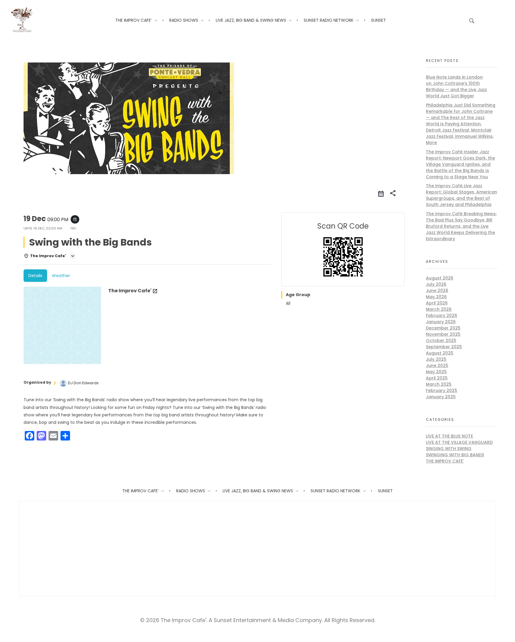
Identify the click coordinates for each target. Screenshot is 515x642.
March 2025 (439, 384)
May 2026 (436, 297)
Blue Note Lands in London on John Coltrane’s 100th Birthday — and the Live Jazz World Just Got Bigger (456, 86)
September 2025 (444, 347)
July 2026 (436, 284)
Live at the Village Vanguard (459, 442)
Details (35, 276)
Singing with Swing (448, 449)
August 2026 (439, 278)
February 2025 (441, 390)
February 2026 (441, 315)
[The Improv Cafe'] (22, 20)
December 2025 (443, 328)
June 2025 (437, 365)
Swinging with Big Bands (455, 455)
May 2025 (436, 372)
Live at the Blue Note (449, 436)
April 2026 (437, 303)
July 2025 (436, 359)
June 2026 (437, 290)
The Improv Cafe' (445, 461)
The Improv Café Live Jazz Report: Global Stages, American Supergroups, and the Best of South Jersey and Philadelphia (461, 195)
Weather (61, 276)
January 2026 (441, 322)
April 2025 (437, 378)
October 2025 (441, 340)
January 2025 (441, 397)
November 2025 (443, 334)
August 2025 (439, 353)
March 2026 (439, 309)
